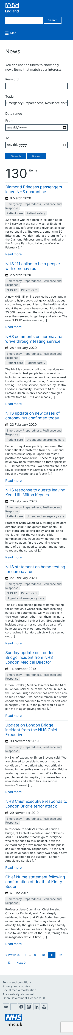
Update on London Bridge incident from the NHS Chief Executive (31, 730)
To (7, 138)
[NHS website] (13, 1025)
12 (60, 955)
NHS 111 (12, 290)
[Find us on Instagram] (29, 1009)
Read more (13, 254)
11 (52, 955)
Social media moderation (19, 990)
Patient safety (36, 213)
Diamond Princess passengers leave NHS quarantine (33, 189)
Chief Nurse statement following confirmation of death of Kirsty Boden (35, 881)
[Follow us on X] (13, 1009)
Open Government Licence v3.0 (24, 998)
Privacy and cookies (16, 986)
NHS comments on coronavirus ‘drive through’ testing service (34, 339)
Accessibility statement (18, 994)
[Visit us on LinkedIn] (36, 1009)
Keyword (12, 79)
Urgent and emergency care (45, 439)
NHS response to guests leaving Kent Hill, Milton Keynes (35, 492)
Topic (9, 96)
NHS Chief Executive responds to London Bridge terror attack (36, 803)
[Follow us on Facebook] (21, 1009)
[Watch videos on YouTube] (44, 1009)
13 (9, 962)
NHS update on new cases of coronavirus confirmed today (32, 415)
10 (43, 955)
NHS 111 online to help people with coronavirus (32, 266)
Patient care (15, 213)
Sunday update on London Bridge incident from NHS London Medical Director (30, 657)
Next (19, 962)
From (9, 120)
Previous (13, 955)
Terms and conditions (17, 982)
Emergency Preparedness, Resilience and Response (33, 206)
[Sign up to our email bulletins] (6, 1009)
